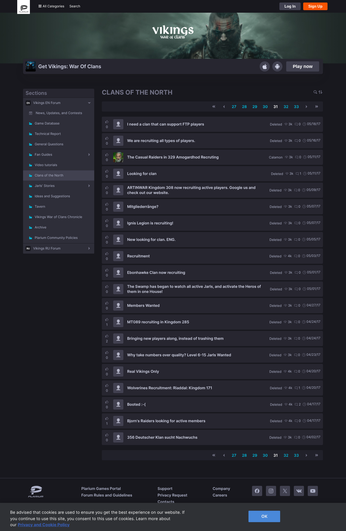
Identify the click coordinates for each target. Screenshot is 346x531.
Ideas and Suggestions (52, 196)
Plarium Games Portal (101, 488)
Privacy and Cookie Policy (44, 524)
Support (165, 488)
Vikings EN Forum (47, 103)
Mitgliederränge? (143, 206)
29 (254, 106)
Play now (303, 66)
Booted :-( (136, 404)
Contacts (166, 501)
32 (285, 106)
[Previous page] (224, 106)
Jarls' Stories (45, 186)
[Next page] (306, 106)
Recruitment (138, 256)
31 (276, 106)
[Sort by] (320, 92)
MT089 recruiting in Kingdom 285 (158, 322)
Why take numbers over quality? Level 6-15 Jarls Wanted (179, 354)
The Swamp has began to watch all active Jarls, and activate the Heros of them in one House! (194, 289)
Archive (40, 227)
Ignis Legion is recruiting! (150, 223)
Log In (290, 6)
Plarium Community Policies (56, 238)
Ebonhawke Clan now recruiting (156, 272)
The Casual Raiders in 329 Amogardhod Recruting (173, 157)
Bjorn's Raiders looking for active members (166, 420)
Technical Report (48, 134)
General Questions (49, 144)
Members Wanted (143, 305)
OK (264, 516)
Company (221, 488)
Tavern (40, 207)
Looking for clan (142, 173)
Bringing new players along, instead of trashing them (175, 338)
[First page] (214, 106)
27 (234, 106)
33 (296, 106)
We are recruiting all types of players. (161, 140)
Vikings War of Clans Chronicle (58, 217)
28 (244, 106)
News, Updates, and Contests (59, 113)
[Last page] (317, 106)
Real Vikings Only (143, 371)
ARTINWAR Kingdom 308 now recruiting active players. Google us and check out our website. (191, 190)
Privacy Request (172, 495)
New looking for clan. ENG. (151, 239)
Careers (220, 495)
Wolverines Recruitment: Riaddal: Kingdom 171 (169, 387)
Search (74, 6)
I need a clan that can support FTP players (165, 124)
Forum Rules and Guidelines (106, 495)
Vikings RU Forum (47, 248)
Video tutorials (46, 165)
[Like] (106, 121)
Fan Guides (43, 155)
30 (265, 106)
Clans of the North (49, 175)
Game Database (47, 123)
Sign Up (315, 6)
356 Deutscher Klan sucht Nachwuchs (162, 437)
